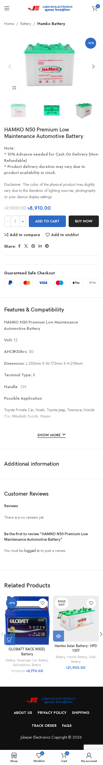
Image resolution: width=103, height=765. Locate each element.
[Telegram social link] (47, 246)
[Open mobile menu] (6, 8)
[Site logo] (51, 7)
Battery (25, 23)
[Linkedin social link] (40, 246)
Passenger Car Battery (32, 660)
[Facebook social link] (19, 246)
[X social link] (26, 246)
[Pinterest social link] (33, 246)
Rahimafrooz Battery (27, 664)
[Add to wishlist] (43, 603)
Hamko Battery (51, 23)
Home (9, 23)
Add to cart (47, 221)
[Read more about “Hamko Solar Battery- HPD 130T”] (58, 636)
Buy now (84, 221)
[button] (9, 66)
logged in (32, 550)
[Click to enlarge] (14, 88)
